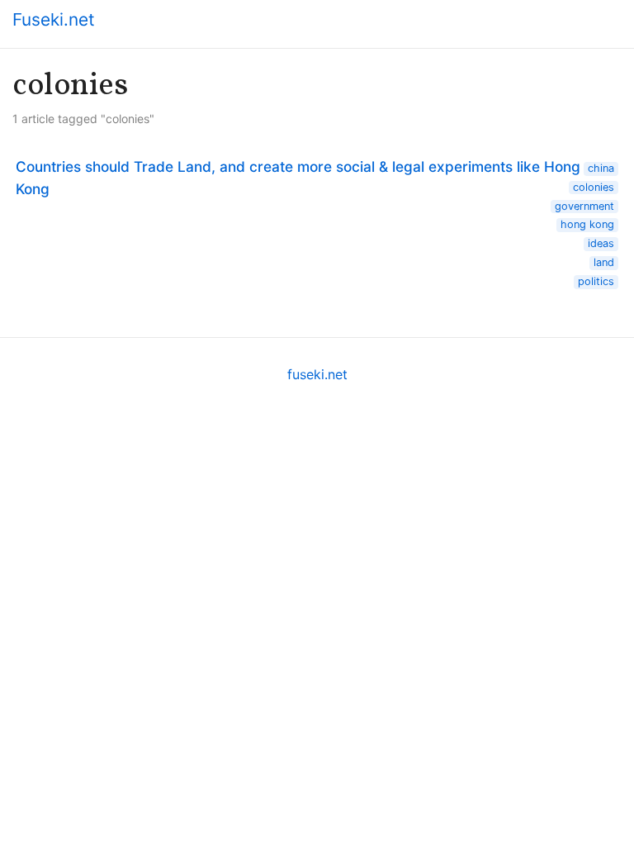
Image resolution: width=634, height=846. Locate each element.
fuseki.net (317, 374)
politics (596, 281)
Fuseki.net (53, 19)
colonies (593, 187)
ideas (601, 243)
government (584, 206)
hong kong (587, 224)
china (601, 168)
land (604, 262)
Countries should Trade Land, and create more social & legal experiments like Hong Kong (298, 177)
